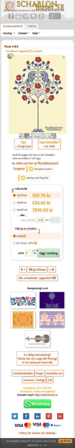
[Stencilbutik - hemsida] (34, 10)
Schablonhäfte (13, 26)
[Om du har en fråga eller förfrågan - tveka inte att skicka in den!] (37, 407)
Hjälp (35, 33)
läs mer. (43, 445)
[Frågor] (11, 18)
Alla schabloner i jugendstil (35, 278)
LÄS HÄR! (49, 146)
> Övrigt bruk (23, 146)
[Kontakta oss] (18, 18)
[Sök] (33, 18)
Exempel (22, 33)
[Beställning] (26, 18)
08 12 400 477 (44, 388)
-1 (24, 269)
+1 (50, 269)
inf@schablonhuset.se (46, 395)
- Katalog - (7, 33)
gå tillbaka (39, 269)
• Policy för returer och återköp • (37, 433)
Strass (32, 26)
